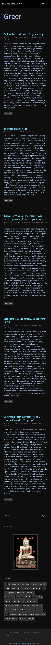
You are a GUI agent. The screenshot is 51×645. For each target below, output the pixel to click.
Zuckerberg (30, 618)
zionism (14, 618)
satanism (32, 610)
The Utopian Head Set (15, 128)
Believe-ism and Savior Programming (23, 34)
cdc (27, 584)
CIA (45, 584)
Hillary (40, 597)
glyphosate (20, 597)
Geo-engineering (10, 592)
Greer (34, 597)
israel (29, 601)
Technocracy (13, 614)
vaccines (7, 618)
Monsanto (18, 605)
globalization (30, 592)
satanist (39, 610)
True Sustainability (19, 132)
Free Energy (36, 588)
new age (26, 605)
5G (5, 584)
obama (7, 610)
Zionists (22, 618)
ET (14, 222)
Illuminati (8, 601)
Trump (43, 614)
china (40, 584)
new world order (36, 605)
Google (28, 597)
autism (14, 584)
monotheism (9, 605)
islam (23, 601)
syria (6, 614)
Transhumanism (34, 614)
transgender (23, 614)
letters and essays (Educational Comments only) (27, 37)
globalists (20, 592)
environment (16, 588)
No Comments (30, 132)
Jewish (35, 601)
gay (44, 588)
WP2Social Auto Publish (16, 643)
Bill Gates (21, 584)
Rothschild (23, 610)
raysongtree (9, 37)
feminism (28, 588)
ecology (7, 588)
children (33, 584)
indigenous (16, 601)
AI (9, 584)
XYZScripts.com (37, 643)
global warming (9, 597)
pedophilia (14, 610)
